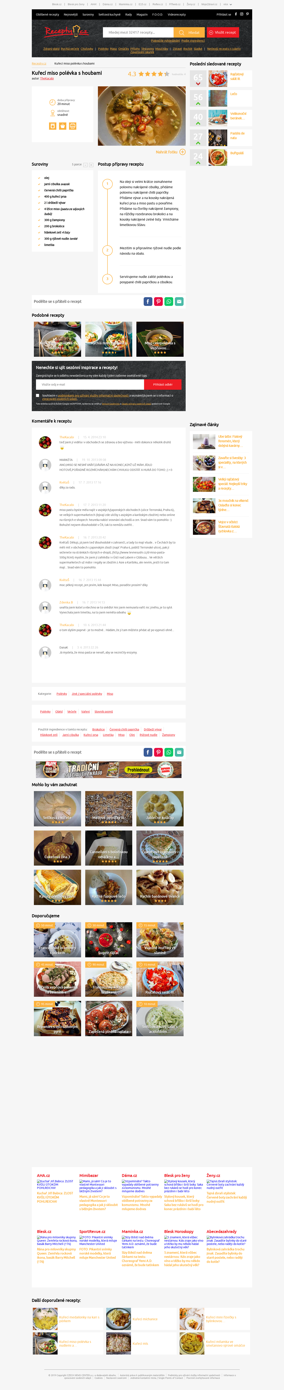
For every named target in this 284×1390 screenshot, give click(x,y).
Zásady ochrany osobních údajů (136, 403)
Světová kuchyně (110, 14)
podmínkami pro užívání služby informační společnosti (93, 395)
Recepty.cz (39, 63)
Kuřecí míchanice (145, 1319)
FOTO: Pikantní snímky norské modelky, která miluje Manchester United (97, 1253)
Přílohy (135, 48)
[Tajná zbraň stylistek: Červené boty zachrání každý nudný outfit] (227, 1183)
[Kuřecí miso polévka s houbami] (142, 145)
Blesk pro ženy (177, 1175)
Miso (110, 693)
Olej (132, 735)
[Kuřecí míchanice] (118, 1318)
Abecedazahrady (221, 1231)
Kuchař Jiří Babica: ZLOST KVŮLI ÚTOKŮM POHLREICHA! (55, 1197)
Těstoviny (147, 48)
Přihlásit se (224, 14)
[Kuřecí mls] (118, 1342)
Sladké (198, 48)
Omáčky (123, 48)
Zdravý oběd (51, 48)
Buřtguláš (237, 153)
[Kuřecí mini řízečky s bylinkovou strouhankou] (192, 1318)
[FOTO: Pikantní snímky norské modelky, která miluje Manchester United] (99, 1239)
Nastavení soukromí (116, 1378)
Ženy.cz (213, 1175)
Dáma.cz (129, 1175)
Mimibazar (88, 1175)
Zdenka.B (66, 602)
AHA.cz (43, 1175)
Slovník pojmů (104, 711)
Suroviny (88, 14)
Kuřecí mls (140, 1343)
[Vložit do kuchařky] (52, 126)
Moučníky (161, 48)
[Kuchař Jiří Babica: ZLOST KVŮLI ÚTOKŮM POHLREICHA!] (57, 1183)
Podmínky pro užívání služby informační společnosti (194, 1375)
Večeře (72, 711)
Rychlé (187, 48)
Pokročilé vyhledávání (165, 40)
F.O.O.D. (157, 14)
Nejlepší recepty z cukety (224, 48)
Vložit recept (225, 32)
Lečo (233, 94)
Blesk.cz (44, 1231)
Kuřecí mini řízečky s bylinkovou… (221, 1319)
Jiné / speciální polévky (87, 693)
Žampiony (168, 735)
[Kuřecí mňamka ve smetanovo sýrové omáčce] (192, 1342)
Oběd (59, 711)
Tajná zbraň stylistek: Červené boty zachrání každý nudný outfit (227, 1197)
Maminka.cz (132, 1231)
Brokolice (98, 729)
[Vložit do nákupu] (62, 126)
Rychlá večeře (70, 48)
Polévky (103, 48)
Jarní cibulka (70, 735)
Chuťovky (87, 48)
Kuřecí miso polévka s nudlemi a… (75, 1343)
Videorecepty (177, 14)
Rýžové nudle (148, 735)
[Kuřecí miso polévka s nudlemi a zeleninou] (45, 1342)
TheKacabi (47, 78)
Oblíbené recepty (47, 14)
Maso (113, 48)
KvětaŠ (64, 482)
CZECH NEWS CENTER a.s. (80, 1375)
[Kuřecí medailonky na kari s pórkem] (45, 1318)
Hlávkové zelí (49, 735)
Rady (128, 14)
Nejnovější (71, 14)
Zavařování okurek (142, 52)
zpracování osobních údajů (59, 399)
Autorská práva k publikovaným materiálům (142, 1375)
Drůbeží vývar (153, 729)
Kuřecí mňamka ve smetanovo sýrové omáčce (225, 1343)
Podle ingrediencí (193, 40)
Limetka (108, 735)
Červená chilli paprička (124, 729)
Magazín (142, 14)
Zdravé (177, 48)
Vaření (85, 711)
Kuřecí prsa (91, 735)
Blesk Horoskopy (178, 1231)
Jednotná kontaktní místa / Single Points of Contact (156, 1378)
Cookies (99, 1378)
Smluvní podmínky (111, 403)
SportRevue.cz (92, 1231)
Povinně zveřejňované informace (203, 1378)
